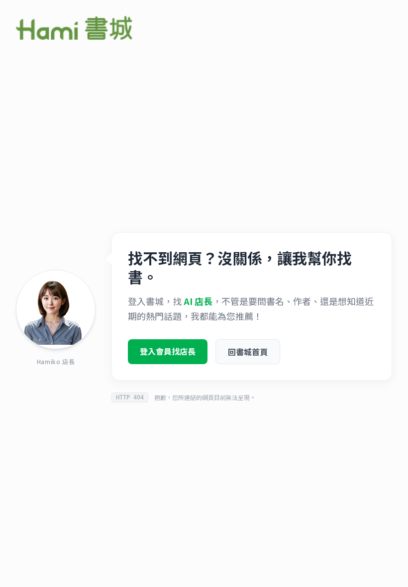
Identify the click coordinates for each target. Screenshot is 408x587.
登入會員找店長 (168, 351)
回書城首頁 (248, 352)
